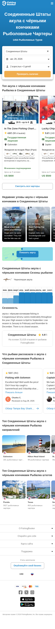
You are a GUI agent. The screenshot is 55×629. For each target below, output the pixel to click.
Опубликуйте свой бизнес (27, 565)
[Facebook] (20, 592)
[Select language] (32, 574)
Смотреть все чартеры (27, 186)
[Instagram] (32, 592)
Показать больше (14, 392)
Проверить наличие (27, 74)
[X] (26, 592)
